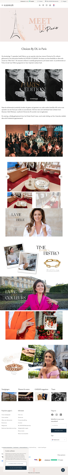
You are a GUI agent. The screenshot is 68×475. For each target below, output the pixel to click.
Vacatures (20, 417)
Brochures (4, 422)
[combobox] (54, 5)
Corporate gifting (22, 420)
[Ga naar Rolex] (61, 5)
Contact (20, 422)
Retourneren (21, 430)
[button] (54, 5)
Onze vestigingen (6, 414)
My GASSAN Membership (24, 425)
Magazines (4, 425)
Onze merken (5, 417)
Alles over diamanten (7, 420)
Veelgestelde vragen (23, 428)
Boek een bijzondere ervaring (9, 428)
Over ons (20, 414)
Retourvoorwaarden (23, 433)
